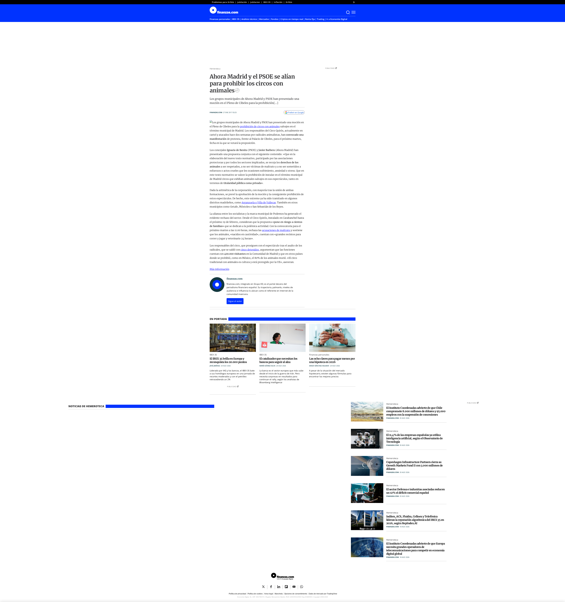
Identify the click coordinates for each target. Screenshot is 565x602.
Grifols (289, 2)
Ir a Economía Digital (336, 19)
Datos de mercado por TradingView (323, 594)
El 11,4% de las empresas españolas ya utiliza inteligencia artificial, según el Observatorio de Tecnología (414, 438)
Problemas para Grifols (223, 2)
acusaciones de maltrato (276, 230)
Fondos (274, 19)
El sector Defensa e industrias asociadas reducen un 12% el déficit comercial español (415, 491)
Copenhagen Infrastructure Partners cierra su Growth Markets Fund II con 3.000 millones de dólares (414, 465)
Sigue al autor (235, 301)
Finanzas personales (220, 19)
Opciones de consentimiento (295, 594)
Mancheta (279, 594)
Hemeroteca (215, 68)
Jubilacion (255, 2)
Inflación (278, 2)
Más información (219, 269)
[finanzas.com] (282, 577)
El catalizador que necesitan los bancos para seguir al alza (278, 360)
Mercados (264, 19)
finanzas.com (216, 112)
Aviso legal (268, 594)
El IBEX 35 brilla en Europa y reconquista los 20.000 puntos (228, 360)
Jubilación (242, 2)
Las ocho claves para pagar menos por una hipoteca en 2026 (332, 360)
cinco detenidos (250, 249)
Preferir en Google (296, 112)
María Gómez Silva (267, 366)
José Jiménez (215, 366)
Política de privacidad (237, 594)
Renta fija (310, 19)
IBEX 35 (267, 2)
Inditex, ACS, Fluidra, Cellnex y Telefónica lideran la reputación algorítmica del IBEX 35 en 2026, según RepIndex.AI (415, 520)
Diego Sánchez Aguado (319, 366)
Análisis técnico (249, 19)
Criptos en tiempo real (291, 19)
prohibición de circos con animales (260, 126)
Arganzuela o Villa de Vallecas (259, 202)
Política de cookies (255, 594)
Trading (320, 19)
